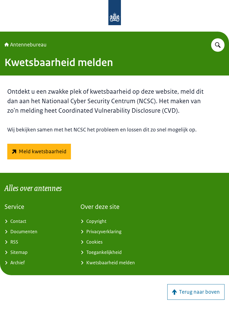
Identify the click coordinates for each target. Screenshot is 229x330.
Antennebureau (28, 44)
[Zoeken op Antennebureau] (218, 45)
